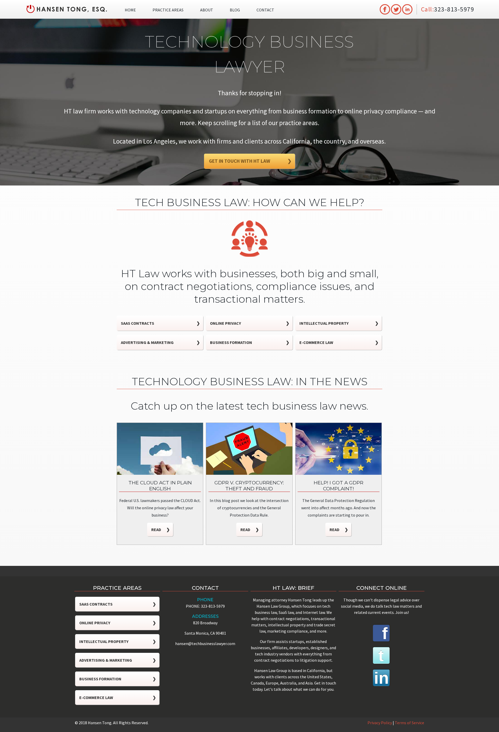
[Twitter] (396, 8)
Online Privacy (249, 323)
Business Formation (249, 342)
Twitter (381, 655)
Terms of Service (409, 722)
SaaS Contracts (160, 323)
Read (160, 529)
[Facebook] (385, 8)
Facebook (382, 633)
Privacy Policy (379, 722)
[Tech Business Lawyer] (66, 9)
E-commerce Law (338, 342)
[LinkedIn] (407, 8)
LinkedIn (381, 677)
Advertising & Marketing (160, 342)
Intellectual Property (338, 323)
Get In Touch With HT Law (250, 161)
